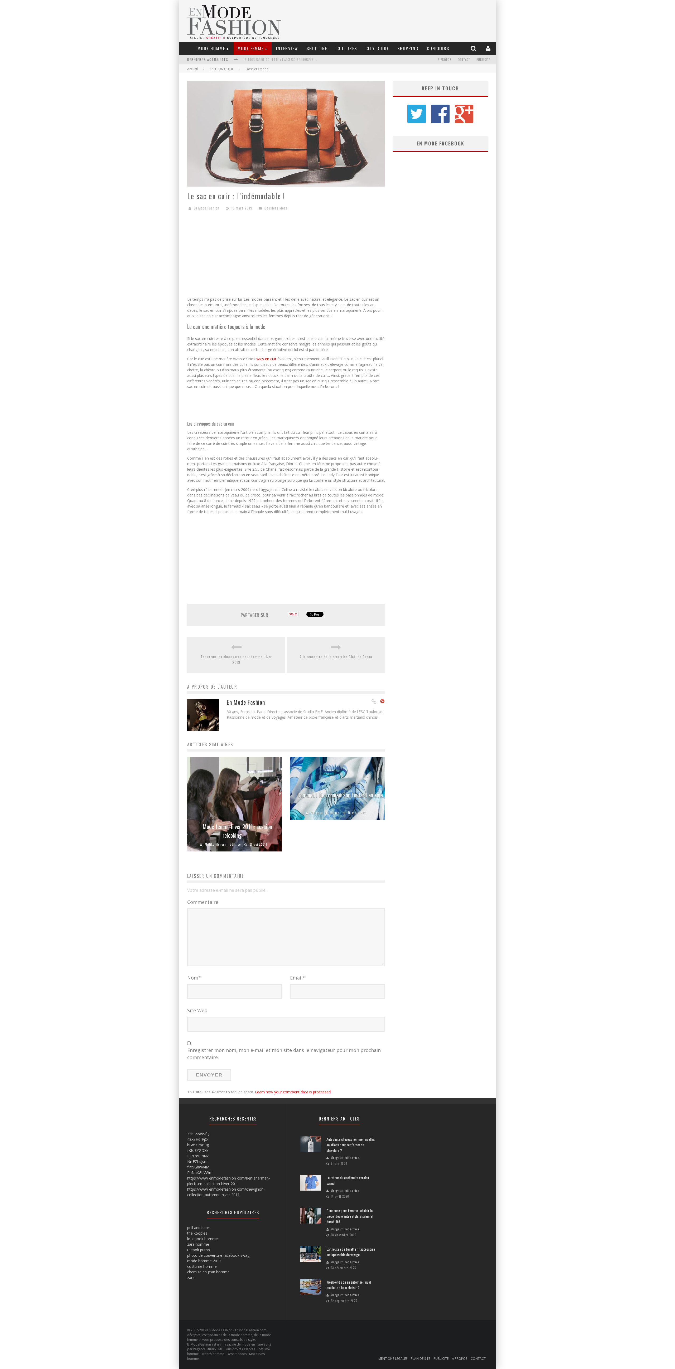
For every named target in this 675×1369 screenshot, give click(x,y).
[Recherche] (474, 48)
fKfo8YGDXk (197, 1150)
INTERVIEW (287, 48)
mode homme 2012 (204, 1260)
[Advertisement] (286, 256)
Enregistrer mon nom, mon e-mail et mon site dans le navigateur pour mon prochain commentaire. (284, 1053)
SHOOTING (317, 48)
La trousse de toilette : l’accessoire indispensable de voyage (350, 1251)
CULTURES (346, 48)
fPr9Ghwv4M (198, 1167)
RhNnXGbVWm (200, 1172)
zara (191, 1277)
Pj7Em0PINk (198, 1155)
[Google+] (382, 702)
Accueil (192, 69)
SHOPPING (407, 48)
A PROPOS (444, 59)
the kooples (197, 1233)
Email (297, 978)
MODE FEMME (251, 48)
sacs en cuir (266, 358)
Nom (194, 978)
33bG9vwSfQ (198, 1133)
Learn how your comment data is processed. (293, 1091)
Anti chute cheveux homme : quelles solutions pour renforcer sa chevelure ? (350, 1144)
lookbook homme (202, 1238)
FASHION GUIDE (222, 69)
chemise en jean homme (208, 1271)
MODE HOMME (211, 48)
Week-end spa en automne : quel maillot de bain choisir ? (288, 59)
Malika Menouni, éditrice (223, 844)
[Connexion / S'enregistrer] (489, 48)
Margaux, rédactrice (325, 813)
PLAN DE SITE (420, 1358)
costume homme (202, 1266)
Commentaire (202, 902)
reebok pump (198, 1249)
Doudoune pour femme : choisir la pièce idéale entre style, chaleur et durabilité (350, 1216)
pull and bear (198, 1227)
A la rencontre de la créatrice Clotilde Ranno (336, 656)
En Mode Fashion (206, 208)
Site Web (197, 1010)
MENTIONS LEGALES (392, 1358)
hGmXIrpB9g (198, 1144)
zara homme (198, 1244)
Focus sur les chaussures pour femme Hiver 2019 (236, 659)
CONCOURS (438, 48)
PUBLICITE (483, 59)
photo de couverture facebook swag (218, 1255)
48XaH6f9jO (197, 1139)
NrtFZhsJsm (197, 1161)
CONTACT (464, 59)
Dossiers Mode (257, 69)
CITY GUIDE (377, 48)
